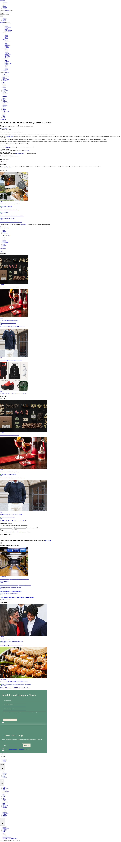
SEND (9, 720)
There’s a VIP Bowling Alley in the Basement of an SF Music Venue (14, 579)
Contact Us (5, 829)
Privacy (4, 833)
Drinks (6, 26)
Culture (4, 3)
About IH (4, 827)
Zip (12, 529)
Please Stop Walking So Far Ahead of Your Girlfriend (11, 645)
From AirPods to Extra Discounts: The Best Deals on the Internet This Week (13, 393)
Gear (1, 207)
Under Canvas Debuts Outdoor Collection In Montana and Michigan (12, 216)
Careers (4, 834)
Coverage (4, 774)
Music (6, 37)
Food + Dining (8, 27)
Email (13, 527)
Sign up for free (23, 224)
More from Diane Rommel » (5, 167)
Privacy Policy (20, 531)
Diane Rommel (4, 128)
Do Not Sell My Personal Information (10, 838)
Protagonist (5, 777)
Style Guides (7, 45)
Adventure (7, 29)
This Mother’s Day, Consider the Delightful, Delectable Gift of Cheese (15, 687)
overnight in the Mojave (19, 153)
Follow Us (2, 10)
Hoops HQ (5, 8)
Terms (4, 831)
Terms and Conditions (10, 531)
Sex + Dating (2, 642)
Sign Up (2, 530)
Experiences (5, 2)
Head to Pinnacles (3, 156)
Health (6, 52)
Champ (4, 776)
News (6, 43)
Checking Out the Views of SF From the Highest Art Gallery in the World (15, 585)
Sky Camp (26, 150)
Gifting (6, 69)
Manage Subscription (7, 837)
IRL (3, 775)
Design (6, 36)
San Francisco (3, 119)
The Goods (5, 7)
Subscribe (7, 10)
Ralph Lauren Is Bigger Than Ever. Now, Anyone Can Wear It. (11, 360)
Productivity (7, 56)
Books (6, 35)
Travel (6, 28)
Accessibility (5, 836)
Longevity (7, 53)
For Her (6, 65)
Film (6, 33)
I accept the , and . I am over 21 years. (16, 531)
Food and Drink (8, 63)
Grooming (7, 47)
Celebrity (7, 40)
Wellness (4, 6)
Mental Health (8, 54)
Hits (3, 772)
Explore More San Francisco (5, 599)
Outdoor (6, 64)
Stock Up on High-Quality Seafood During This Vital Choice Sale (14, 681)
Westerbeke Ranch (9, 136)
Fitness (6, 51)
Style (4, 4)
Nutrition (7, 55)
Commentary (7, 41)
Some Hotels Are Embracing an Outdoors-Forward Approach (11, 222)
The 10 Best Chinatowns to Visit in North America (10, 591)
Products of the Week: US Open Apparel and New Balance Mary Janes (12, 326)
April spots (8, 147)
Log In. (9, 235)
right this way (48, 540)
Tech (6, 66)
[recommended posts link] (14, 575)
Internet (6, 38)
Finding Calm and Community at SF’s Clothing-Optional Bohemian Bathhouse (17, 597)
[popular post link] (14, 283)
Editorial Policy (6, 828)
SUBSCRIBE (5, 233)
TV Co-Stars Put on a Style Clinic (7, 638)
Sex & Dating (8, 31)
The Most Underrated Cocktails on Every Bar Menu (9, 320)
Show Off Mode (8, 30)
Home (6, 62)
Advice (6, 49)
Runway (6, 44)
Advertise (4, 830)
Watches (6, 46)
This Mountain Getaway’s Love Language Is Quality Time (10, 203)
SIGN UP (26, 745)
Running (7, 57)
